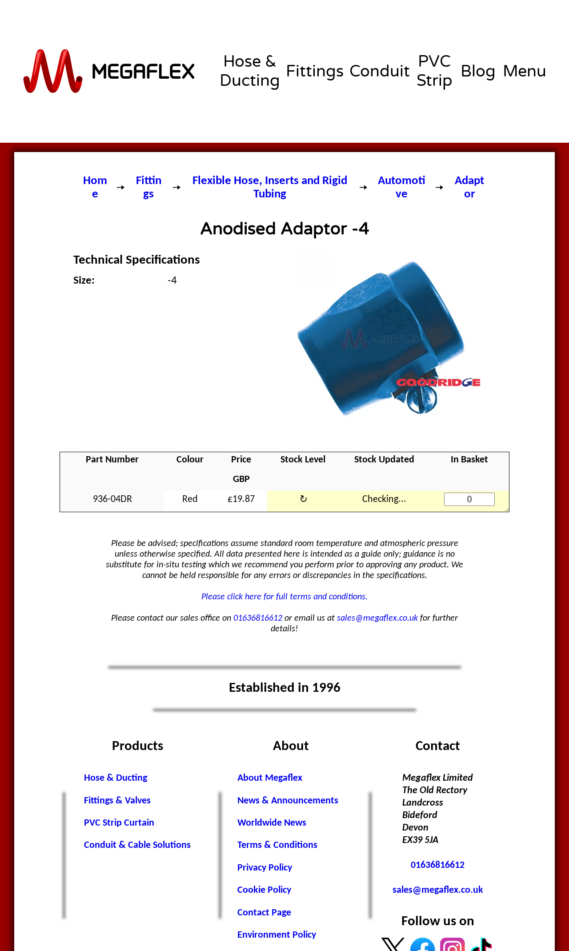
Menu (524, 71)
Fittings (315, 71)
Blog (478, 71)
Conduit (379, 71)
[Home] (110, 71)
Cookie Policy (264, 890)
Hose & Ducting (250, 71)
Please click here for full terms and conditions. (284, 597)
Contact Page (264, 913)
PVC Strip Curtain (119, 823)
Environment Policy (276, 935)
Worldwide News (271, 823)
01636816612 (257, 618)
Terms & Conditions (277, 845)
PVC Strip (435, 71)
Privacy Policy (264, 868)
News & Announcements (287, 801)
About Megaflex (269, 778)
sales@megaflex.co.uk (377, 618)
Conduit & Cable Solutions (137, 845)
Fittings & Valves (117, 801)
